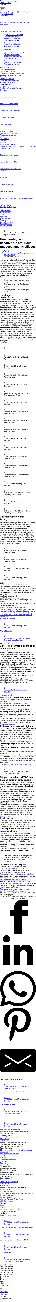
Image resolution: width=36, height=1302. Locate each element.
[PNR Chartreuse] (6, 1195)
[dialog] (18, 1296)
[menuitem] (18, 43)
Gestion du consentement (9, 1137)
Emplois (3, 1163)
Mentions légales (6, 1135)
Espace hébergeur (6, 1165)
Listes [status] (2, 1284)
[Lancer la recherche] (19, 1209)
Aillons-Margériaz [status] (6, 1274)
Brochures (3, 1161)
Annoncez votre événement (9, 1154)
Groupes (3, 209)
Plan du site (4, 1141)
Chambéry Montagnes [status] (7, 1270)
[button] (3, 5)
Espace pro (4, 1152)
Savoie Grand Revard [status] (7, 1272)
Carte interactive (5, 211)
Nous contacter (5, 213)
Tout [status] (1, 1278)
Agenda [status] (2, 1282)
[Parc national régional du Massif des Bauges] (16, 1193)
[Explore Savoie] (6, 1197)
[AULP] (3, 1205)
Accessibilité (4, 1139)
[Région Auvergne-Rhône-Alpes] (11, 1199)
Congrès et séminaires (8, 207)
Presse (2, 1156)
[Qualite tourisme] (6, 1201)
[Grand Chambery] (6, 1192)
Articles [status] (2, 1280)
